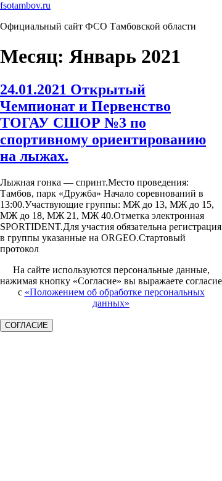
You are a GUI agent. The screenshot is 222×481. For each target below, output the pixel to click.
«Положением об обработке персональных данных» (115, 297)
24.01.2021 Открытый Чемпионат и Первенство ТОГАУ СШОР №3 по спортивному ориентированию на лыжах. (103, 122)
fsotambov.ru (25, 5)
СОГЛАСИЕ (26, 325)
